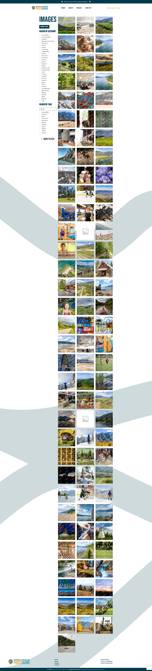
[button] (47, 139)
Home (63, 8)
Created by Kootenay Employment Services (92, 669)
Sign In (118, 8)
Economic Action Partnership (60, 669)
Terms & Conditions (106, 661)
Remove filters (44, 27)
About (71, 8)
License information (106, 663)
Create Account (110, 8)
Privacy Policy (105, 659)
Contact (88, 8)
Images (79, 8)
